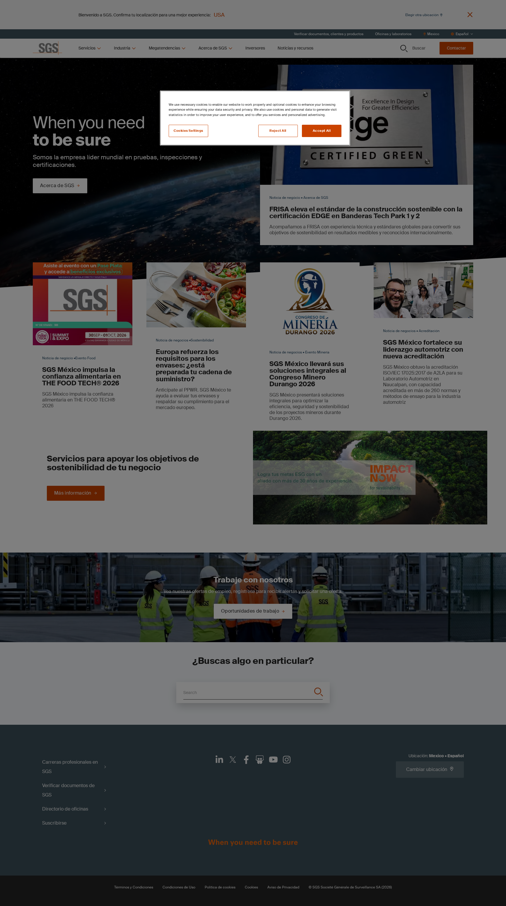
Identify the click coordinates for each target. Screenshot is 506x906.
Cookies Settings (188, 131)
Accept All (322, 131)
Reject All (277, 131)
